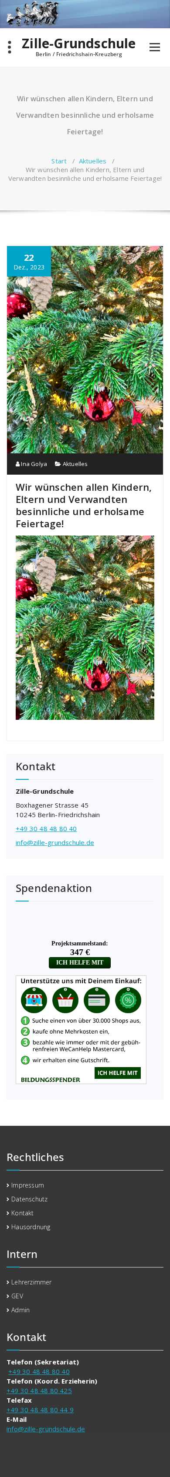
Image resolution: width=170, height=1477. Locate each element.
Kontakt (22, 1213)
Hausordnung (30, 1227)
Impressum (27, 1185)
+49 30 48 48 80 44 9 (40, 1409)
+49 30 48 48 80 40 (46, 828)
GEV (17, 1296)
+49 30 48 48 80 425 (39, 1390)
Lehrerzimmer (31, 1282)
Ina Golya (33, 464)
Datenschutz (29, 1199)
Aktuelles (93, 160)
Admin (20, 1310)
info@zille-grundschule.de (55, 842)
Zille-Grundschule (79, 43)
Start (59, 160)
